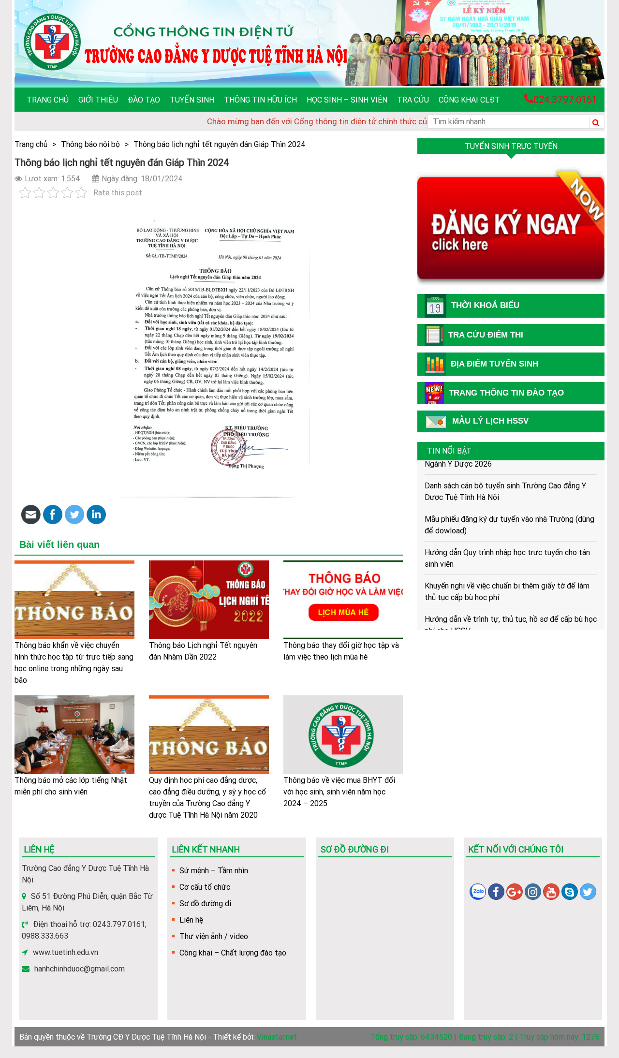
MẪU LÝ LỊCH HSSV (490, 421)
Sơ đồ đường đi (205, 903)
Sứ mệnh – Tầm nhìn (213, 870)
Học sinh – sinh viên (347, 99)
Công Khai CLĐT (469, 99)
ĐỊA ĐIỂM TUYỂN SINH (494, 363)
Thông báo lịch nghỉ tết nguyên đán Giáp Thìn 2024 (219, 144)
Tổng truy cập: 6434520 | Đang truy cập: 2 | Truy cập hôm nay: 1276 (485, 1037)
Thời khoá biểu (485, 305)
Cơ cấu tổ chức (204, 887)
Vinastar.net (277, 1037)
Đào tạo (144, 99)
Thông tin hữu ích (260, 99)
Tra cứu (413, 99)
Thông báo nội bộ (90, 144)
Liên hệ (191, 920)
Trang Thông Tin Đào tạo (506, 392)
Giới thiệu (98, 99)
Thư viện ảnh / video (213, 936)
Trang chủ (48, 99)
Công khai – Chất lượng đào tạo (232, 952)
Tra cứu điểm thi (485, 334)
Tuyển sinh (192, 99)
